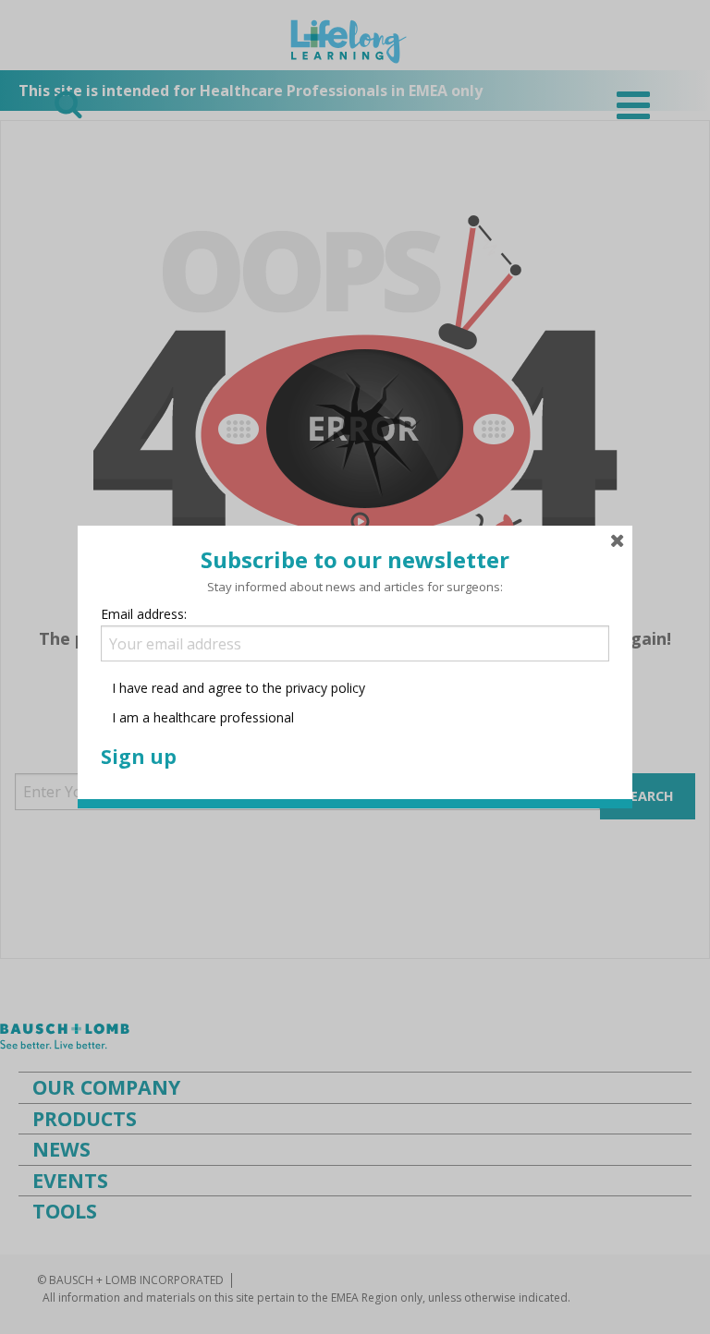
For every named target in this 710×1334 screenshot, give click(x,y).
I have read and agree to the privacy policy (238, 688)
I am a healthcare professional (201, 717)
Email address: (144, 614)
